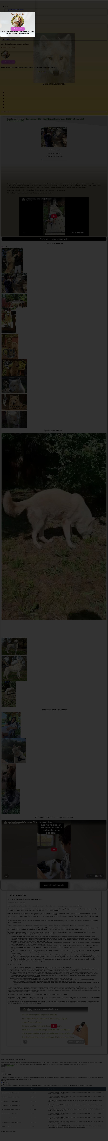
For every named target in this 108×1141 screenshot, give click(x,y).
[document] (54, 570)
